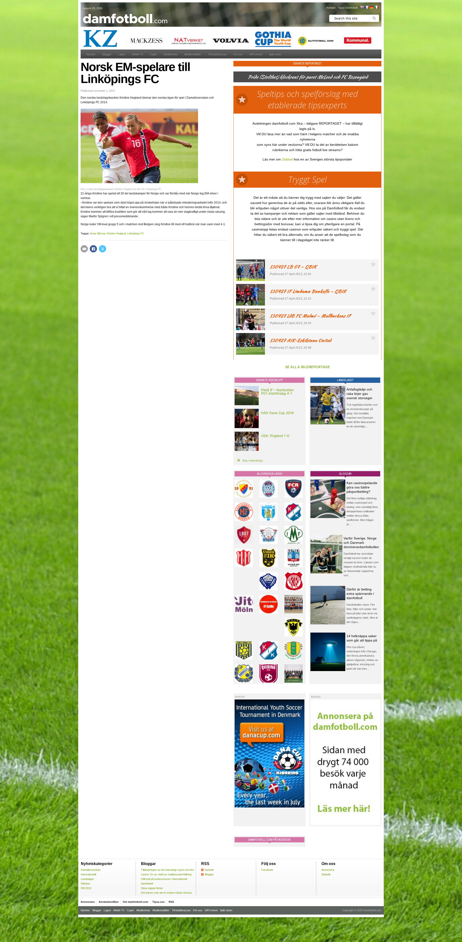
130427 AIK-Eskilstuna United (300, 340)
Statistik (326, 874)
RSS (171, 901)
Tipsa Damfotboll (347, 7)
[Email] (84, 248)
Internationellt (88, 874)
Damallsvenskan (90, 869)
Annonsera (327, 869)
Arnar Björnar (97, 233)
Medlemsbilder (192, 54)
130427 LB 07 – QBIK (293, 266)
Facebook (267, 869)
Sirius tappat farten (152, 888)
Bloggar (107, 54)
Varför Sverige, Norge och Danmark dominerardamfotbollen (361, 542)
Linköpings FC (135, 233)
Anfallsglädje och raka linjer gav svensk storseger (359, 393)
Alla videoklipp (253, 460)
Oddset (287, 159)
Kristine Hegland (116, 233)
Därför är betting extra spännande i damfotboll (360, 593)
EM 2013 (86, 888)
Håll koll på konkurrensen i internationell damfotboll (164, 881)
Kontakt (331, 7)
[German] (371, 7)
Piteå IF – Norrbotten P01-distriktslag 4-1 (277, 391)
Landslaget (87, 879)
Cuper (153, 54)
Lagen (121, 54)
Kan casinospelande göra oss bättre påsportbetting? (361, 487)
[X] (102, 248)
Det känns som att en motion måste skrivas (166, 892)
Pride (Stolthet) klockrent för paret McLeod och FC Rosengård (307, 76)
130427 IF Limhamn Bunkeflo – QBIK (308, 291)
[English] (362, 7)
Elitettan (85, 883)
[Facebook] (93, 248)
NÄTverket (256, 54)
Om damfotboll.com (135, 901)
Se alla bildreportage (307, 367)
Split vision (275, 54)
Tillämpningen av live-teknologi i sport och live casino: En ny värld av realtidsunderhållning (167, 872)
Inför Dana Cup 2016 (277, 413)
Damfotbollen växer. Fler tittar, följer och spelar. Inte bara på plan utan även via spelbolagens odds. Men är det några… (362, 613)
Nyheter (91, 54)
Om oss (238, 54)
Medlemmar (171, 54)
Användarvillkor (109, 901)
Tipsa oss (158, 901)
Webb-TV (137, 54)
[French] (367, 7)
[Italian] (376, 7)
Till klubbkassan (217, 54)
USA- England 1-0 (275, 436)
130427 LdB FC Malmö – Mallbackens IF (310, 316)
